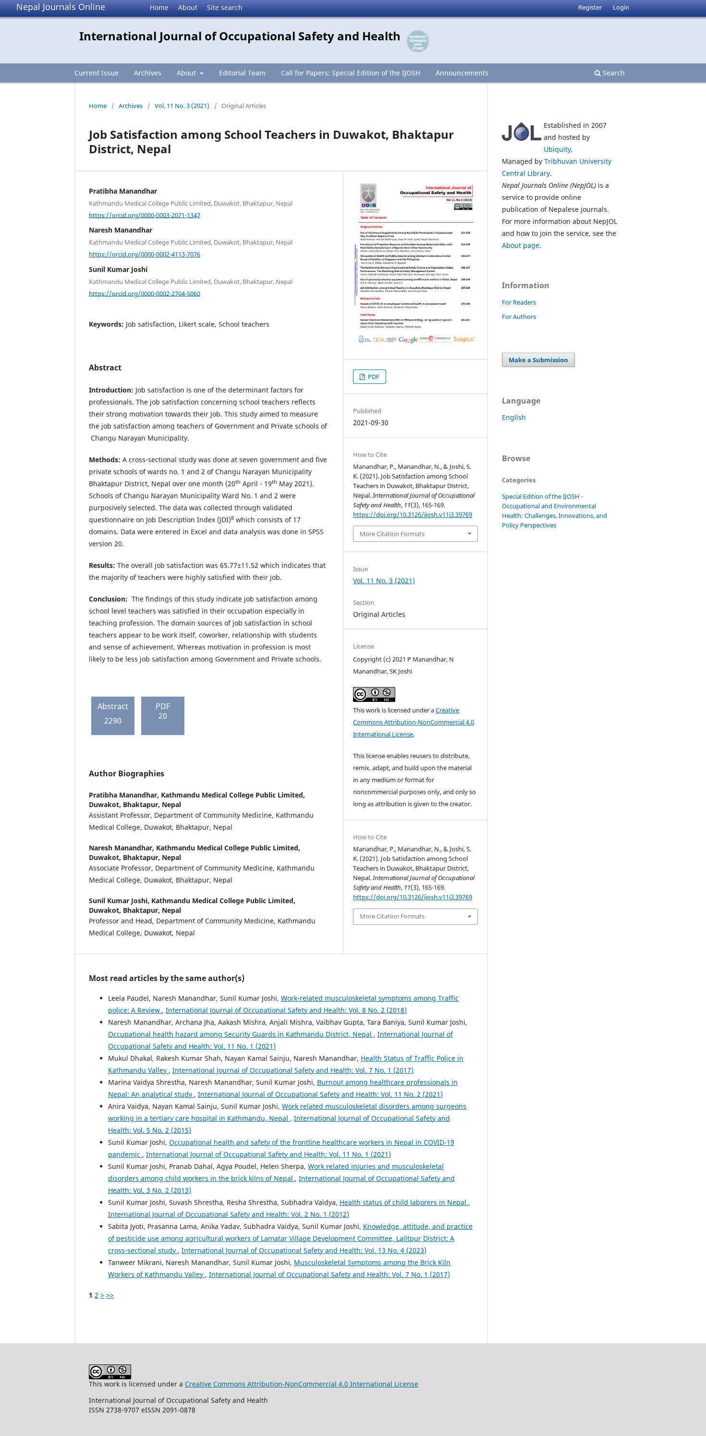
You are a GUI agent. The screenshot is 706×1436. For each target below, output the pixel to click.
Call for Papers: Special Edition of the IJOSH (350, 72)
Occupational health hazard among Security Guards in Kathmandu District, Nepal (241, 1034)
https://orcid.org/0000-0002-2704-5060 (144, 293)
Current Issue (96, 72)
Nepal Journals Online (60, 6)
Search (613, 72)
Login (621, 7)
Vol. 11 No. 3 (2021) (182, 105)
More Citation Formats (392, 533)
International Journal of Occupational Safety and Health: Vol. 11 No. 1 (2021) (268, 1154)
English (514, 417)
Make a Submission (538, 360)
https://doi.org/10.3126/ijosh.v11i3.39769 (412, 514)
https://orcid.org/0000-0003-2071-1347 (144, 214)
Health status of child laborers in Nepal (404, 1202)
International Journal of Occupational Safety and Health (240, 36)
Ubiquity (557, 149)
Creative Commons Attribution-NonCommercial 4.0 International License (413, 722)
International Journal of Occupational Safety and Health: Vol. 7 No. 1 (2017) (293, 1070)
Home (159, 7)
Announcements (462, 72)
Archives (147, 72)
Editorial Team (242, 72)
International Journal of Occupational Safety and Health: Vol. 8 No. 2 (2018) (286, 1010)
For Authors (519, 316)
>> (110, 1295)
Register (590, 7)
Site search (225, 7)
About (187, 7)
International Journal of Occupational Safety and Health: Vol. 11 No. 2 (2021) (320, 1094)
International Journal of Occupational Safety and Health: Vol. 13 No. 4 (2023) (304, 1250)
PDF (372, 376)
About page (520, 245)
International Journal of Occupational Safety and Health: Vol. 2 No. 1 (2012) (228, 1214)
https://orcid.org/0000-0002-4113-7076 (144, 254)
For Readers (519, 302)
